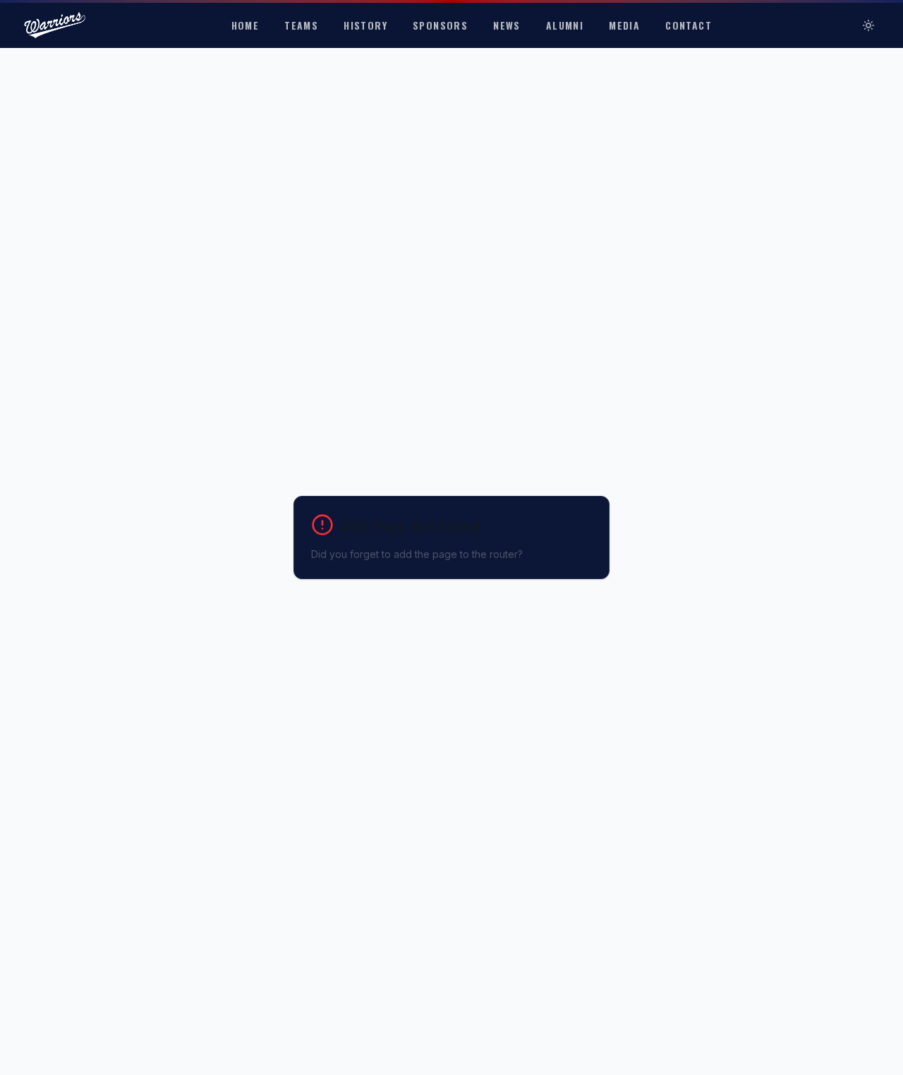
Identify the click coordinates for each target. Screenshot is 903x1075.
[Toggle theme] (868, 25)
